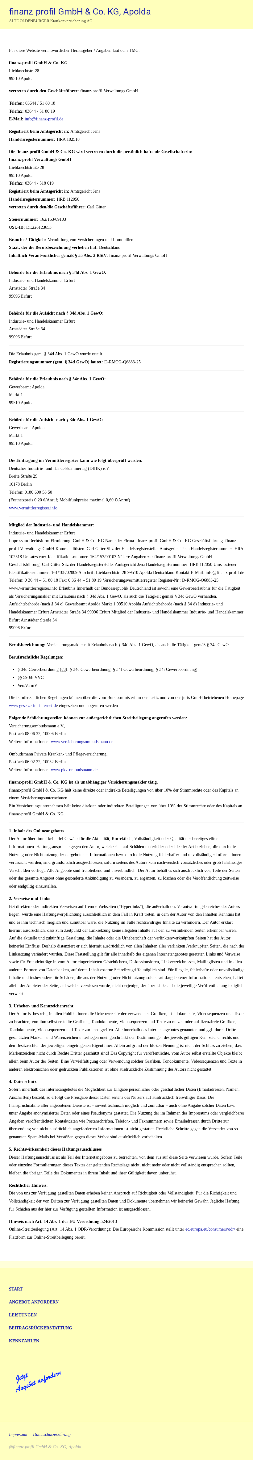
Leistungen (23, 1314)
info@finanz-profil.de (44, 118)
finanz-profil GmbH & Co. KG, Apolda (80, 11)
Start (16, 1288)
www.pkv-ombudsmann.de (74, 769)
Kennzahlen (24, 1340)
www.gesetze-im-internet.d (32, 705)
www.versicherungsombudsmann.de (82, 741)
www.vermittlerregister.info (33, 507)
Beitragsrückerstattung (40, 1327)
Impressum (18, 1434)
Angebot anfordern (34, 1301)
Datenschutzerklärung (52, 1434)
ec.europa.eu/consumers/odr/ (210, 1229)
